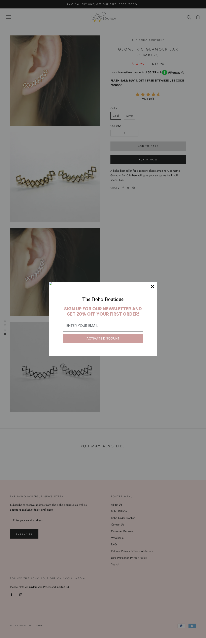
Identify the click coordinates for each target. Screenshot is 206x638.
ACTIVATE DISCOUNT (103, 338)
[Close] (152, 286)
